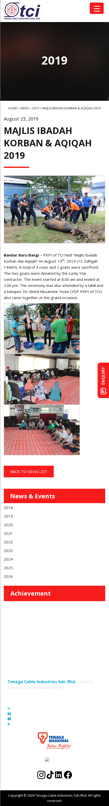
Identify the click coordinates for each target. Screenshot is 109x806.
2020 (8, 524)
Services (14, 637)
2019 (8, 516)
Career (13, 651)
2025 (8, 567)
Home (12, 630)
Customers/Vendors (69, 637)
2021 (8, 533)
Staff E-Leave (63, 651)
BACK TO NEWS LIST (28, 471)
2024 (8, 559)
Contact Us (61, 644)
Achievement (30, 593)
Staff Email (16, 658)
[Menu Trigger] (97, 8)
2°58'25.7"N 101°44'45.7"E (32, 724)
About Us (60, 630)
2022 (8, 541)
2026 (8, 576)
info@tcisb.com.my (27, 718)
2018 (8, 507)
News (12, 644)
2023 (8, 550)
